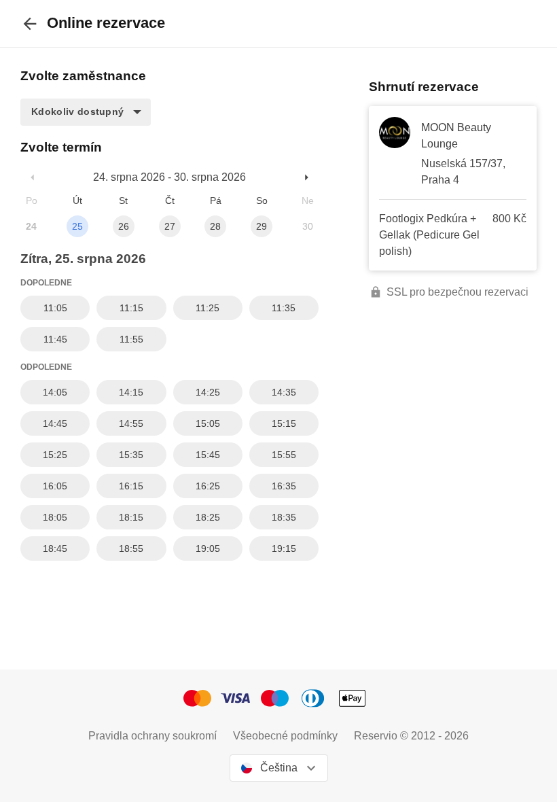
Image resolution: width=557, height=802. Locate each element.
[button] (85, 112)
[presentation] (29, 23)
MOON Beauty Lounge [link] (456, 136)
